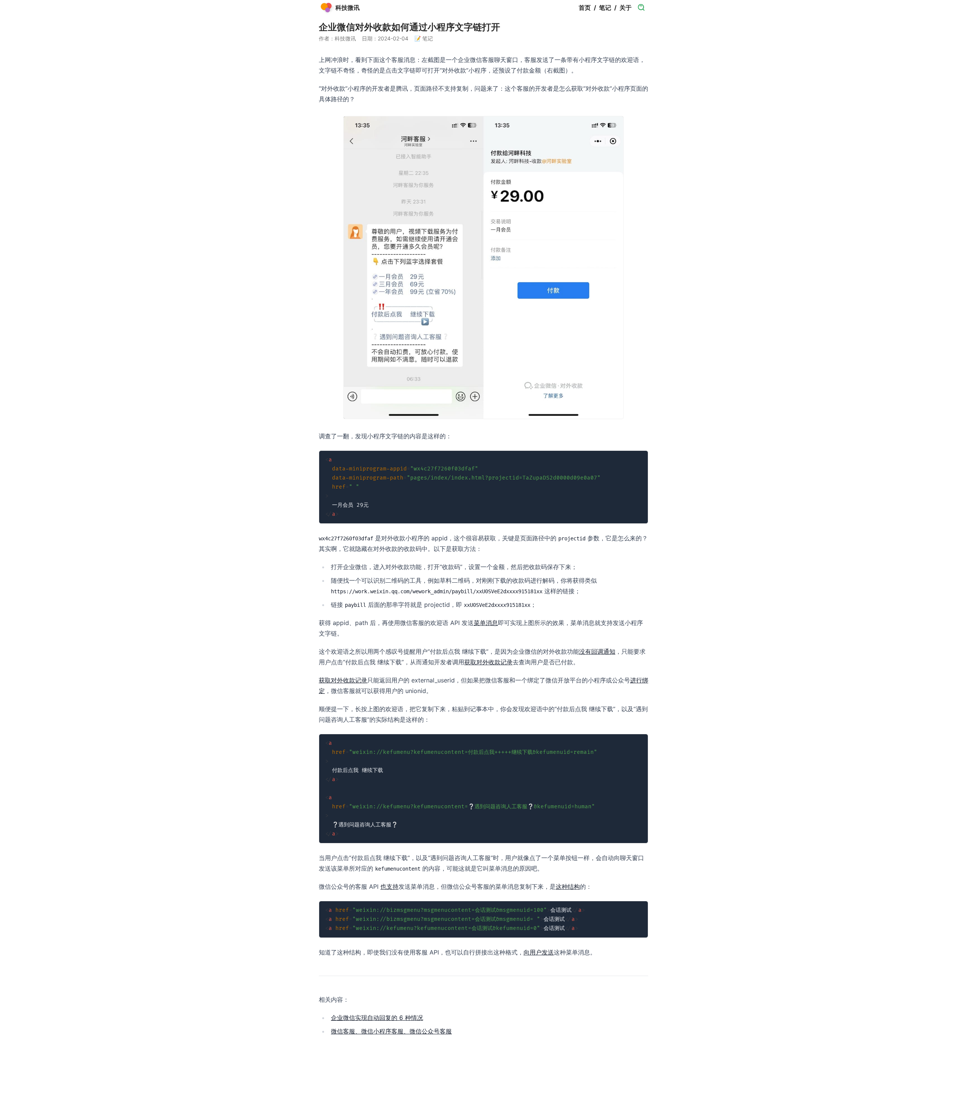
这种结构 (568, 886)
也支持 (389, 886)
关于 (625, 7)
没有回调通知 (597, 651)
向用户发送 (539, 952)
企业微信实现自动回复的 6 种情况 (377, 1017)
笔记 (605, 7)
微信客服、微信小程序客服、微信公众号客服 (391, 1031)
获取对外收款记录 (488, 662)
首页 (585, 7)
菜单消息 (486, 623)
